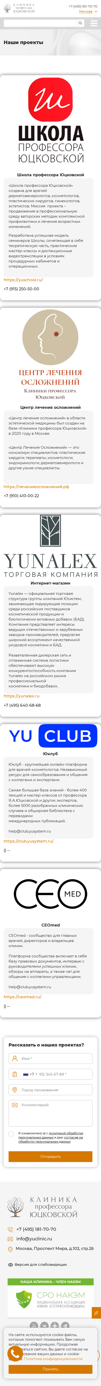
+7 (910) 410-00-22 (21, 495)
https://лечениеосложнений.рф (36, 486)
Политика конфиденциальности (53, 1359)
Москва (85, 11)
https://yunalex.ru (21, 696)
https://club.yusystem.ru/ (29, 841)
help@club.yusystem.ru (30, 831)
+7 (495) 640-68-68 (22, 705)
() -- (7, 850)
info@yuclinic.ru (34, 1239)
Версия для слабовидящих (41, 1264)
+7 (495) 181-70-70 (82, 6)
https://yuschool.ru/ (23, 280)
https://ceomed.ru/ (22, 997)
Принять (50, 1369)
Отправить (50, 1156)
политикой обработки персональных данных (50, 1135)
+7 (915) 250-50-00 (21, 289)
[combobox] (29, 1074)
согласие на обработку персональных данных (50, 1139)
